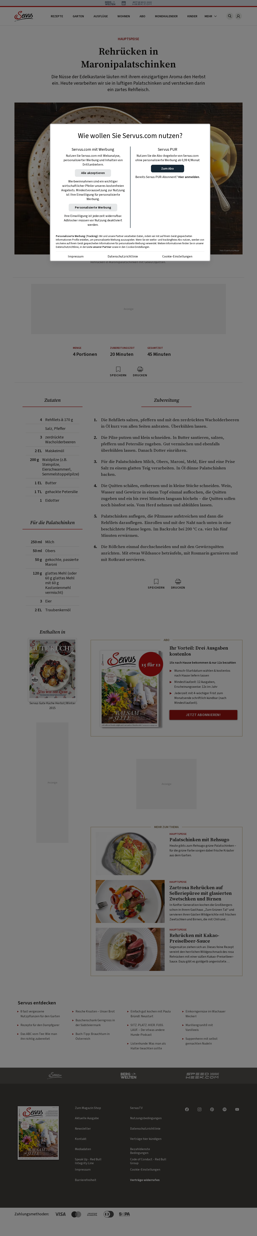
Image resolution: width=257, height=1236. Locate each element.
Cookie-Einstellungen (177, 256)
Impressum (76, 256)
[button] (167, 168)
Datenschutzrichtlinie (123, 256)
